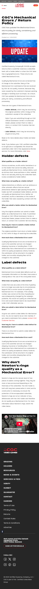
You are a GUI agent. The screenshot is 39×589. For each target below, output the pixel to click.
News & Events (11, 475)
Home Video (21, 1)
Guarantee (9, 492)
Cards (15, 1)
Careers (8, 501)
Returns (7, 514)
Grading (8, 462)
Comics (10, 1)
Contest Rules (9, 519)
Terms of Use (9, 505)
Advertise (8, 527)
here (28, 151)
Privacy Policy (10, 510)
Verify (7, 484)
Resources (9, 470)
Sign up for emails (14, 546)
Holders (8, 466)
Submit (35, 5)
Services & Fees (12, 479)
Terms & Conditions (12, 523)
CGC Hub (4, 1)
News (4, 8)
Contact (8, 497)
